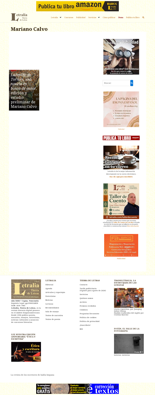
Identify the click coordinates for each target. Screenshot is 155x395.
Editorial (49, 285)
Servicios (92, 17)
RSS (81, 329)
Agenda (49, 288)
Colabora (84, 310)
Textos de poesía (53, 319)
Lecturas (49, 304)
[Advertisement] (54, 51)
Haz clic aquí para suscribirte (121, 177)
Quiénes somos (86, 298)
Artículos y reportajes (55, 292)
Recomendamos (52, 308)
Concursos (68, 17)
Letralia (54, 17)
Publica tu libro (132, 17)
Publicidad (80, 17)
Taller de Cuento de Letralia (123, 222)
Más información (133, 226)
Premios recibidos (88, 306)
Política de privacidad (90, 321)
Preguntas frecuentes (89, 314)
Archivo (83, 302)
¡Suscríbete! (85, 325)
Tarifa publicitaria (93, 289)
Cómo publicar (109, 17)
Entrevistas (51, 296)
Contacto (83, 285)
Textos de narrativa (54, 315)
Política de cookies (88, 317)
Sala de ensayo (52, 311)
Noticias (49, 300)
